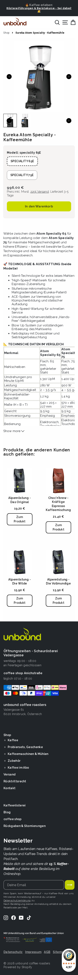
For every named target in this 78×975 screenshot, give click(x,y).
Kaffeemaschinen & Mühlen (28, 754)
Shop (6, 32)
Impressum (33, 952)
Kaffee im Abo (18, 767)
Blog (7, 812)
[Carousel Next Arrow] (68, 76)
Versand (9, 774)
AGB (47, 952)
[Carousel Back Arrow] (9, 76)
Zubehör (14, 760)
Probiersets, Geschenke (25, 747)
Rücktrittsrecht (15, 781)
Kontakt (9, 788)
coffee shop (13, 819)
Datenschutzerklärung (17, 900)
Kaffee (13, 740)
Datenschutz (13, 952)
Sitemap (59, 952)
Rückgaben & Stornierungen (25, 826)
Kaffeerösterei (15, 805)
